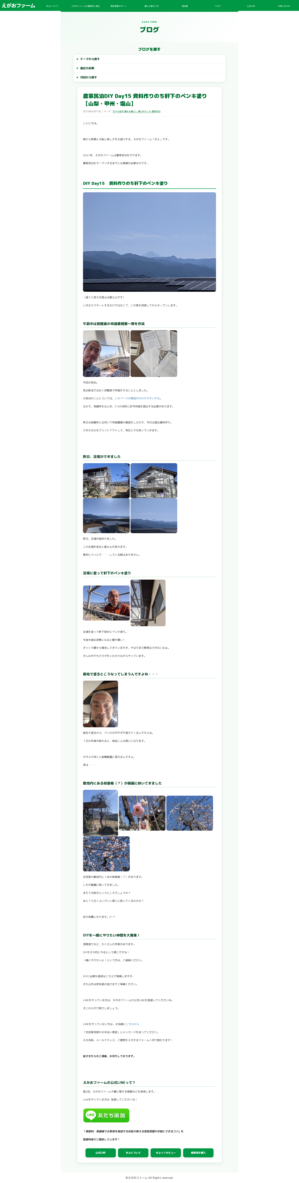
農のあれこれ (144, 111)
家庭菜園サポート (118, 6)
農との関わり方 (152, 6)
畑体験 (185, 6)
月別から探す (88, 77)
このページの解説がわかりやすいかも (137, 398)
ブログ (218, 6)
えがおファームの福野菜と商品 (85, 6)
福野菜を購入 (198, 1152)
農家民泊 (156, 111)
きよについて (52, 6)
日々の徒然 (118, 111)
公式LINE (251, 6)
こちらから (132, 1024)
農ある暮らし (130, 111)
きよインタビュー (166, 1152)
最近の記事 (87, 68)
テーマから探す (90, 59)
